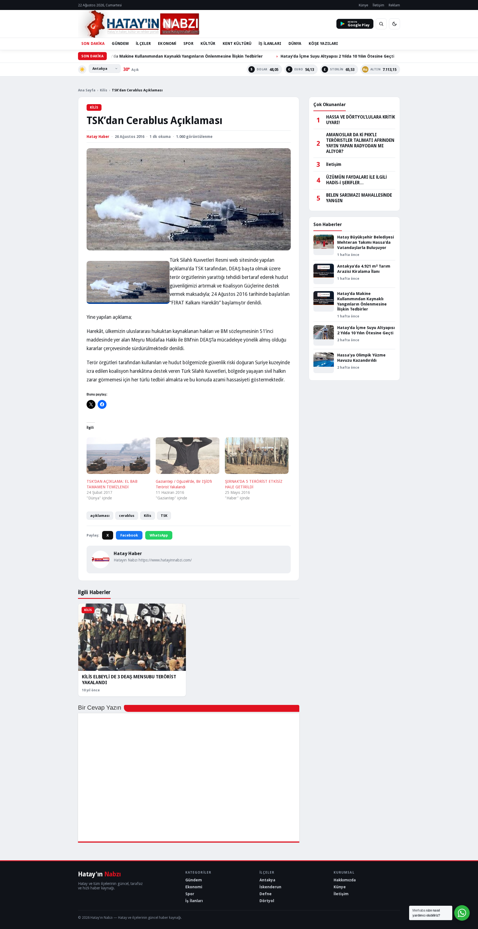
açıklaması (100, 516)
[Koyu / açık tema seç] (394, 23)
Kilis (103, 90)
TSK (164, 516)
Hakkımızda (345, 880)
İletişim (378, 5)
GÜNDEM (120, 43)
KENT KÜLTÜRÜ (237, 43)
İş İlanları (194, 901)
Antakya (267, 880)
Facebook (129, 535)
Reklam (394, 5)
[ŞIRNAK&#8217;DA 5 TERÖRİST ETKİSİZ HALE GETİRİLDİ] (257, 455)
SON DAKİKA (93, 43)
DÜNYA (295, 43)
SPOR (188, 43)
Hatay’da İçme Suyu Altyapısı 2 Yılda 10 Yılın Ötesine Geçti (299, 56)
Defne (265, 894)
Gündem (193, 880)
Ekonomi (193, 887)
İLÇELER (143, 43)
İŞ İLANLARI (270, 43)
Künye (363, 5)
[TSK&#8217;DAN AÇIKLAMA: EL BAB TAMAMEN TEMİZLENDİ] (118, 455)
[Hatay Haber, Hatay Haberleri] (138, 24)
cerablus (126, 516)
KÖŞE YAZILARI (323, 43)
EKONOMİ (167, 43)
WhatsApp (159, 535)
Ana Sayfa (86, 90)
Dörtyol (266, 901)
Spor (189, 894)
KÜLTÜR (208, 43)
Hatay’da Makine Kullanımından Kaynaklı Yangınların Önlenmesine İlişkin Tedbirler (143, 56)
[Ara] (381, 23)
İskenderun (270, 887)
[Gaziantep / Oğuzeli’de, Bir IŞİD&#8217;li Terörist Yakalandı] (187, 455)
